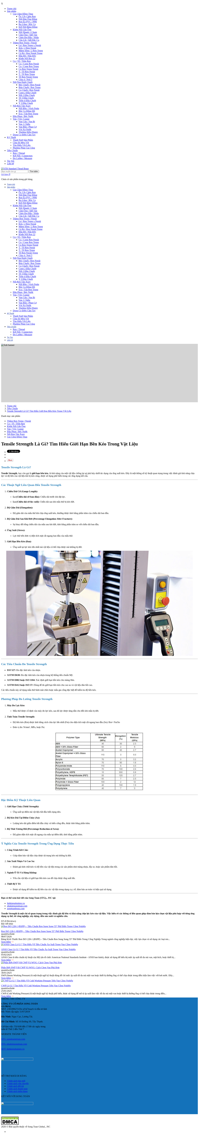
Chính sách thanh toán (17, 1088)
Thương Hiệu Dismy (28, 132)
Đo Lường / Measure (22, 158)
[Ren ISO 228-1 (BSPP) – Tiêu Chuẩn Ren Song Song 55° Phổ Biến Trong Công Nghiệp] (43, 926)
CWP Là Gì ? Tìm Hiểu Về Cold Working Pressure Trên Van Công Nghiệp (36, 985)
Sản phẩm (11, 11)
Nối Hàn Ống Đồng (28, 19)
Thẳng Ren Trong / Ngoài (25, 42)
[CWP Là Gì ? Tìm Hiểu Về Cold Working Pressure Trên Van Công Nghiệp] (37, 980)
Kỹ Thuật (11, 137)
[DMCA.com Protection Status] (10, 1124)
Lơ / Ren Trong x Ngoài (30, 45)
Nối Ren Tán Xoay (22, 106)
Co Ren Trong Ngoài (28, 69)
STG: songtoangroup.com (13, 1039)
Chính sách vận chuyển (18, 1083)
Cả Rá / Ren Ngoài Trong (30, 53)
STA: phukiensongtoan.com (14, 1044)
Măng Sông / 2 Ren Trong (31, 50)
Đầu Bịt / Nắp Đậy (27, 56)
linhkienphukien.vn (16, 903)
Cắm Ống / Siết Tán (28, 35)
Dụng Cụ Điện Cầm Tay (24, 134)
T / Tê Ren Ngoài (27, 71)
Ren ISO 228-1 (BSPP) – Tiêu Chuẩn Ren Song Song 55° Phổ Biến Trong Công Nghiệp (42, 931)
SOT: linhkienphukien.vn (12, 1049)
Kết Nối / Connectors (22, 155)
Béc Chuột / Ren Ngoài (29, 85)
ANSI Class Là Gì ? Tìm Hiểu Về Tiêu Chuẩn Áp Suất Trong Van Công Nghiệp (38, 949)
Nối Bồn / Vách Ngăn (29, 108)
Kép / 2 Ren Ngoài (27, 48)
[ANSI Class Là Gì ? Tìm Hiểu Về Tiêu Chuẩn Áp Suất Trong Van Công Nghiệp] (39, 944)
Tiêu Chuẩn (12, 150)
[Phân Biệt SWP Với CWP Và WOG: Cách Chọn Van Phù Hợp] (31, 962)
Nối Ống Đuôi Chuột (22, 82)
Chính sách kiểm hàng (17, 1091)
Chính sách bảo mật (16, 1081)
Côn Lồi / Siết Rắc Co (29, 40)
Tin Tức (10, 161)
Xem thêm (6, 942)
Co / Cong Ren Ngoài (29, 63)
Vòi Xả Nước (25, 129)
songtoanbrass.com (15, 908)
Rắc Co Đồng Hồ (27, 111)
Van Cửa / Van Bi (27, 121)
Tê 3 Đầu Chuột (26, 98)
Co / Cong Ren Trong (29, 66)
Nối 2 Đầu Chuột (27, 95)
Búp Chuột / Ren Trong (29, 87)
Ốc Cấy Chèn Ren (27, 16)
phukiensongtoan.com (17, 906)
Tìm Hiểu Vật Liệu (21, 145)
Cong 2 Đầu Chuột (27, 92)
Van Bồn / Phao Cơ (28, 127)
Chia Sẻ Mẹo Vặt (21, 142)
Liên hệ (10, 163)
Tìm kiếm (34, 171)
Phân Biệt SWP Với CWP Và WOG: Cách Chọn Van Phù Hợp (30, 967)
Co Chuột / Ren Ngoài (29, 90)
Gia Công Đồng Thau (23, 14)
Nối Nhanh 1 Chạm (28, 32)
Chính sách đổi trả (15, 1086)
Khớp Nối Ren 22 (27, 58)
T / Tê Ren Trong (27, 74)
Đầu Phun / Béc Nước (23, 116)
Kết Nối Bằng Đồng (28, 27)
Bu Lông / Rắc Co (27, 24)
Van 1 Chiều (24, 124)
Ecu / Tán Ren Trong (28, 113)
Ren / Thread (19, 153)
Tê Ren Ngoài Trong (28, 77)
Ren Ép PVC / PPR (28, 21)
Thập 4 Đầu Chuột (27, 100)
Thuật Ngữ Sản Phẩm (23, 140)
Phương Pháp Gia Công (24, 148)
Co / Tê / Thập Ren (22, 61)
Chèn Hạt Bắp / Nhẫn (29, 37)
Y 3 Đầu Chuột (26, 103)
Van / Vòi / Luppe (21, 119)
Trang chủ (11, 8)
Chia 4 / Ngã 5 (25, 79)
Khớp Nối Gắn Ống (22, 29)
